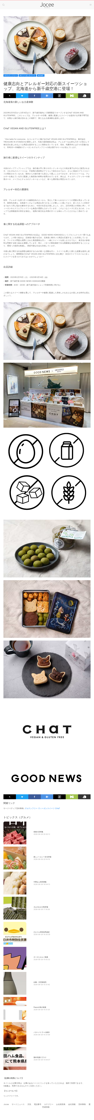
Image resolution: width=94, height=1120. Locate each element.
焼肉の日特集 (38, 832)
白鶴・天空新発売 (40, 982)
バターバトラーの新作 (42, 1032)
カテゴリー (48, 1104)
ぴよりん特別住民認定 (42, 932)
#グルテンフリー (11, 75)
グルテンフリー (31, 808)
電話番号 (37, 1104)
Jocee (6, 1104)
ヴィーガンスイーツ (46, 808)
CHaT (57, 808)
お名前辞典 (60, 1104)
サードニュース (18, 1104)
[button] (3, 4)
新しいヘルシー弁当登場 (42, 857)
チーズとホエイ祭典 (41, 957)
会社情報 (72, 1104)
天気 (29, 1104)
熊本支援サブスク (40, 1057)
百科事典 (82, 1104)
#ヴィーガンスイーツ (27, 75)
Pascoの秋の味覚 (40, 1007)
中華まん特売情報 (40, 882)
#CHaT (40, 75)
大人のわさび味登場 (41, 907)
